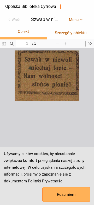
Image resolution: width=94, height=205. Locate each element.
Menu (74, 19)
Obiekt (23, 31)
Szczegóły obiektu (70, 32)
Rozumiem (66, 194)
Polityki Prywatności (45, 181)
